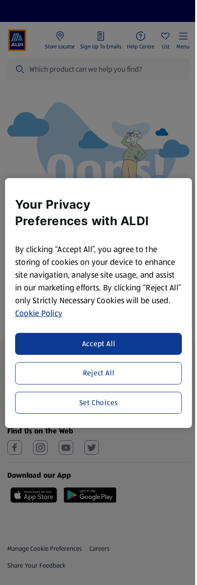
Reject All (99, 373)
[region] (98, 303)
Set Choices (98, 402)
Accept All (98, 343)
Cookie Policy (39, 313)
